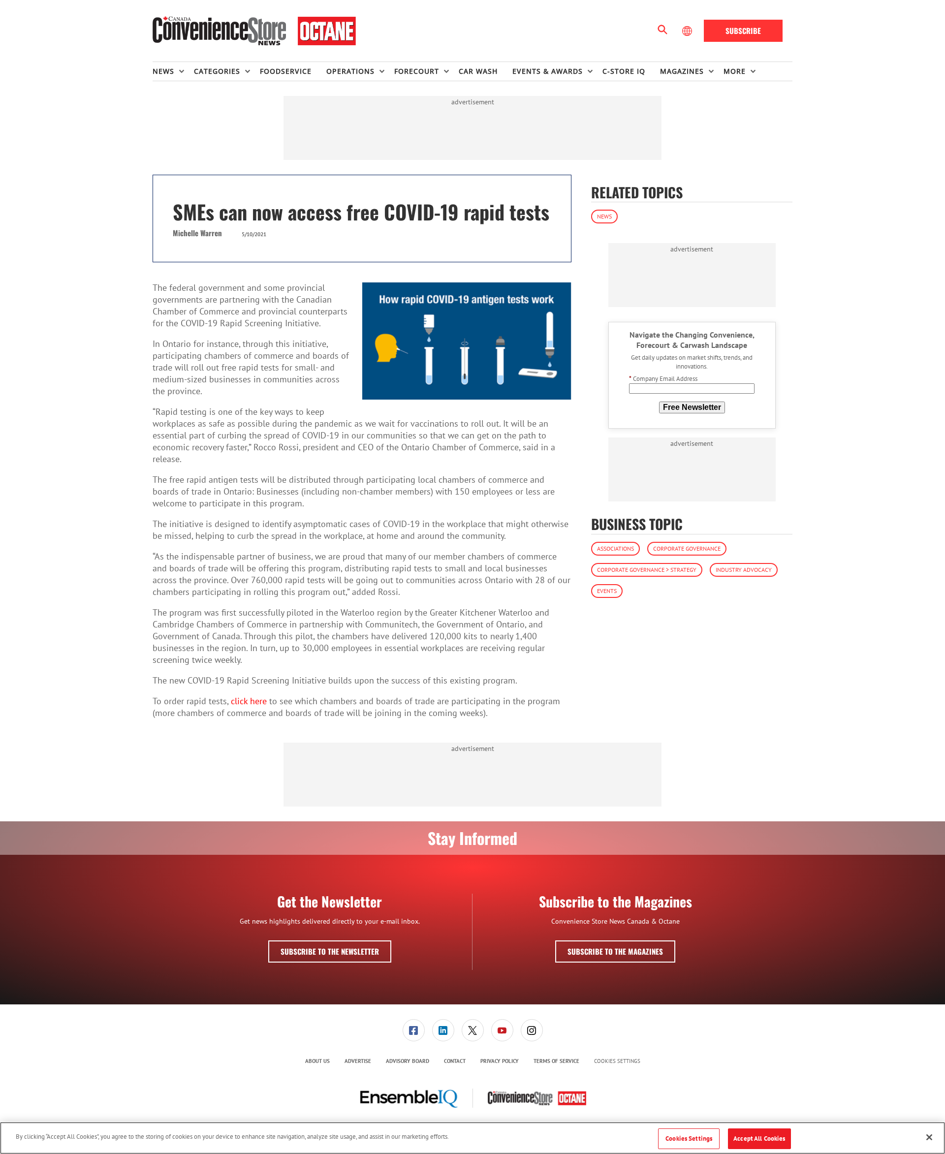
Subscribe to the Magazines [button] (615, 951)
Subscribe (743, 30)
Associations (615, 548)
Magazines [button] (682, 71)
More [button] (735, 71)
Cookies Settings (617, 1061)
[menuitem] (173, 71)
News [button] (163, 71)
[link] (414, 1030)
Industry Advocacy (744, 569)
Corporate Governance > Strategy (646, 569)
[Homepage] (254, 31)
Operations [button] (350, 71)
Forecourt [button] (416, 71)
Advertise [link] (358, 1061)
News (604, 216)
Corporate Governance (687, 548)
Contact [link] (455, 1061)
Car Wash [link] (478, 71)
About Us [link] (317, 1061)
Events (607, 590)
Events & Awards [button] (547, 71)
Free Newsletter (692, 407)
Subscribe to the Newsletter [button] (330, 951)
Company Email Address (663, 379)
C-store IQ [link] (623, 71)
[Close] (929, 1137)
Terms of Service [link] (556, 1061)
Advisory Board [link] (407, 1061)
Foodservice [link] (286, 71)
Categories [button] (217, 71)
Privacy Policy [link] (499, 1061)
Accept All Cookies (759, 1138)
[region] (472, 1138)
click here (249, 701)
